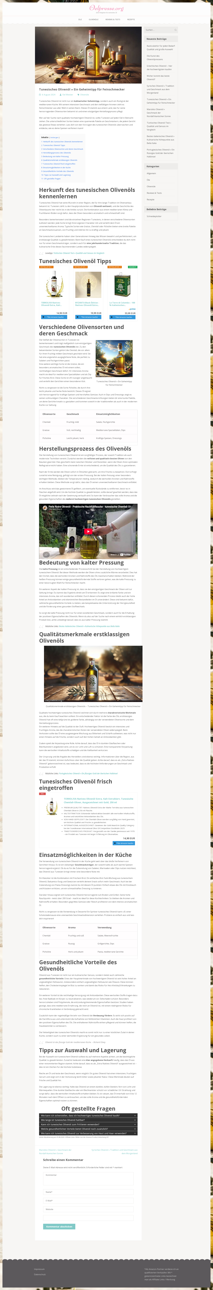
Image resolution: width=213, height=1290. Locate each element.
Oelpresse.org (106, 7)
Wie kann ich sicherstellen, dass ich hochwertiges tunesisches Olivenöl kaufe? (80, 1115)
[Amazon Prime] (132, 309)
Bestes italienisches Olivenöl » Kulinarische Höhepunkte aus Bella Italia (89, 626)
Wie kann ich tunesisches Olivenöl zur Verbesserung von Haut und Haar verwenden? (84, 1133)
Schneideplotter (154, 216)
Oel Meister (67, 94)
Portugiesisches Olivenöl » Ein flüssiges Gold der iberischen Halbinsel (88, 773)
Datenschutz (40, 1274)
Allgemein (151, 173)
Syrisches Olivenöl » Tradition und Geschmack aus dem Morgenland (160, 89)
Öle (80, 19)
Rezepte (131, 19)
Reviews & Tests (113, 19)
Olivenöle (93, 19)
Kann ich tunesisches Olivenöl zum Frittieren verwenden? (70, 1124)
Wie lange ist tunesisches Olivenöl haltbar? (63, 1119)
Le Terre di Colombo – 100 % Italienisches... (122, 303)
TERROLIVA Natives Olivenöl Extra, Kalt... (51, 303)
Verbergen (54, 137)
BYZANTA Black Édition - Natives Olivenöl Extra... (87, 303)
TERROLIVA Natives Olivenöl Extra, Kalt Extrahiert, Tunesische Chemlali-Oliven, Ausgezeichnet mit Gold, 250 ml (98, 800)
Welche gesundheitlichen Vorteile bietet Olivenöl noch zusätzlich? (74, 1128)
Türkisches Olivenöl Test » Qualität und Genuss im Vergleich (78, 253)
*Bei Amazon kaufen (55, 317)
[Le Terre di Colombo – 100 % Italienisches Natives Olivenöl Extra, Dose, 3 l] (122, 284)
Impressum (39, 1269)
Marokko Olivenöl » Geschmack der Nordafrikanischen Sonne (159, 113)
